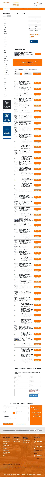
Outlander (7, 70)
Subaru (5, 86)
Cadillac (5, 25)
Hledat (37, 73)
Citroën (5, 27)
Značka (4, 16)
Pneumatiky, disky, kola (7, 108)
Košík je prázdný (39, 3)
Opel (4, 78)
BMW (5, 23)
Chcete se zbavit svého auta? (7, 134)
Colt (6, 66)
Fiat (4, 35)
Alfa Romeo (5, 19)
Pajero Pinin (7, 74)
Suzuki (5, 88)
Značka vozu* (31, 376)
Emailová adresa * (19, 405)
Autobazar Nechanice (16, 441)
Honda (5, 39)
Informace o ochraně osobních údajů (34, 393)
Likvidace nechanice (16, 439)
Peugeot (5, 80)
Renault (5, 82)
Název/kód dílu (26, 71)
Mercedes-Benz (6, 60)
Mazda (5, 58)
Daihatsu (5, 33)
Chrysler (5, 46)
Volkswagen (5, 94)
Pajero (6, 72)
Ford (4, 37)
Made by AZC (23, 474)
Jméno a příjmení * (17, 376)
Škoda (5, 90)
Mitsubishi (5, 64)
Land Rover (5, 56)
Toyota (5, 92)
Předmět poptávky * (6, 416)
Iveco (5, 50)
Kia (4, 54)
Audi (4, 21)
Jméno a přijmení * (6, 405)
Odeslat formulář (33, 395)
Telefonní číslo (18, 411)
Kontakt (4, 455)
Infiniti (5, 48)
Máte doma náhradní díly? (7, 121)
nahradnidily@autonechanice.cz (30, 64)
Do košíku (34, 41)
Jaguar (5, 52)
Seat (4, 84)
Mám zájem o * (5, 411)
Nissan (5, 76)
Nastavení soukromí (32, 474)
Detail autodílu (37, 82)
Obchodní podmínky (6, 450)
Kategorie (9, 16)
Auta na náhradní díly (6, 441)
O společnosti (5, 448)
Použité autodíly (5, 439)
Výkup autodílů (5, 443)
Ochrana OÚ (39, 474)
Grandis (7, 68)
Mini (4, 62)
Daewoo (5, 31)
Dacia (5, 29)
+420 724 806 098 (36, 416)
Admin (27, 474)
